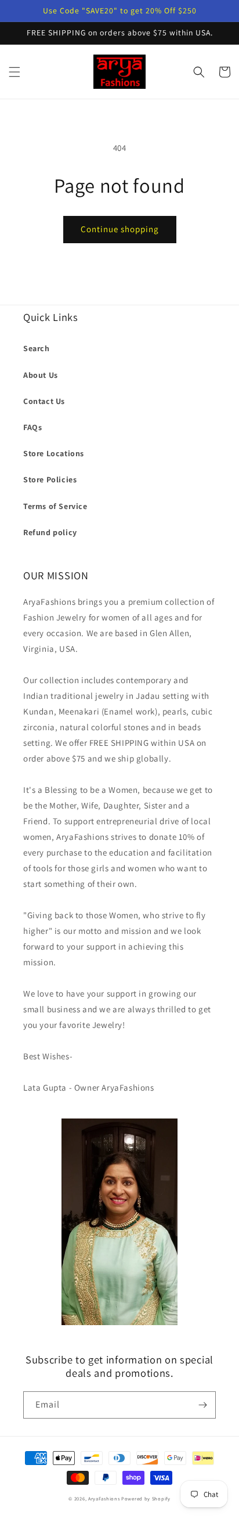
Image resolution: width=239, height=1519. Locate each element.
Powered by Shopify (146, 1498)
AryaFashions (103, 1498)
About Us (40, 375)
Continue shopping (120, 228)
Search (36, 348)
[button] (14, 72)
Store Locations (53, 453)
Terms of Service (55, 506)
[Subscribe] (202, 1405)
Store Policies (50, 479)
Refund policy (50, 532)
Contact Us (44, 401)
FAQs (32, 427)
